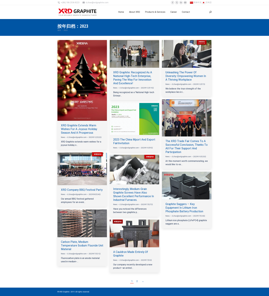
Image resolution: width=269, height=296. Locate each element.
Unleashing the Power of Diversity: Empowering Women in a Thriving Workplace (185, 76)
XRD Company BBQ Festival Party (82, 189)
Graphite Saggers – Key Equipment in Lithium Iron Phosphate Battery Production (184, 207)
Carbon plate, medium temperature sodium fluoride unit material (82, 245)
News (63, 137)
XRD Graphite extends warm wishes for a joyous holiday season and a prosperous (79, 129)
